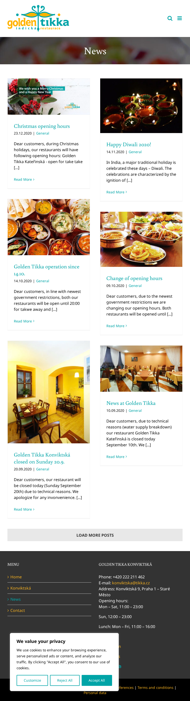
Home (16, 577)
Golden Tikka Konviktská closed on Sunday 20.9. (42, 458)
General (42, 133)
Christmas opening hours (42, 125)
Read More (23, 179)
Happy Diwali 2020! (128, 144)
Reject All (64, 680)
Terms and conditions (155, 687)
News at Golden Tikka (131, 402)
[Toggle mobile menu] (180, 18)
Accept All (97, 680)
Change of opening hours (134, 277)
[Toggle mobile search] (169, 18)
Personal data (95, 692)
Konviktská (20, 588)
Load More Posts (95, 535)
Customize (32, 680)
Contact (17, 610)
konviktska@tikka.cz (131, 583)
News (15, 599)
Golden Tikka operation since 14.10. (46, 270)
